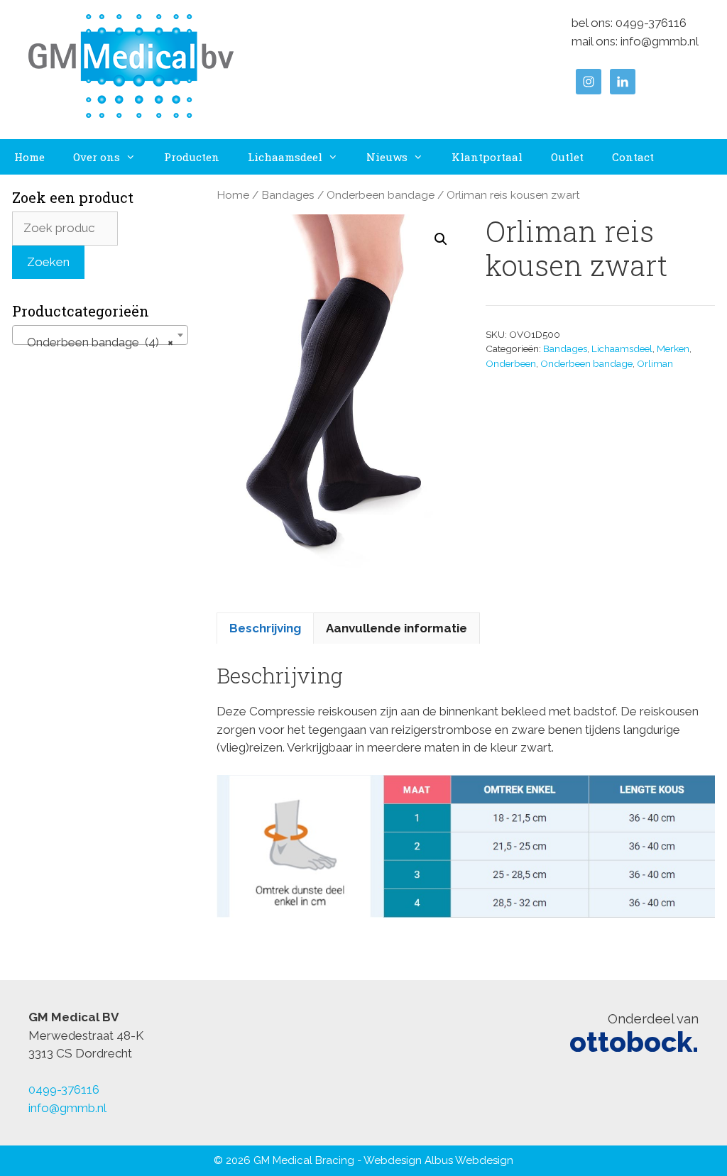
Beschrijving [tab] (265, 628)
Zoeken (48, 262)
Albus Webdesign (469, 1160)
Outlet (567, 157)
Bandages (288, 195)
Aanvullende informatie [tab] (396, 628)
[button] (441, 239)
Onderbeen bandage (380, 195)
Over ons (96, 157)
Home (29, 157)
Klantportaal (487, 157)
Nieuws (387, 157)
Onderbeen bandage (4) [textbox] (95, 342)
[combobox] (100, 335)
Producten (191, 157)
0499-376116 (651, 23)
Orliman (655, 363)
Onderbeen (511, 363)
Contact (633, 157)
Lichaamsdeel (285, 157)
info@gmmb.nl (660, 41)
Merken (673, 348)
